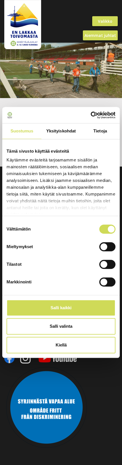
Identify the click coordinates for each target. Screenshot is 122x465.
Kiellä (61, 344)
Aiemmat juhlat (100, 35)
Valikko (105, 21)
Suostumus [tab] (21, 130)
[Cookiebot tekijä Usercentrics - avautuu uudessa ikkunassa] (90, 115)
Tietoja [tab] (100, 130)
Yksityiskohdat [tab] (61, 130)
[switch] (107, 246)
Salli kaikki (61, 307)
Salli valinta (61, 326)
